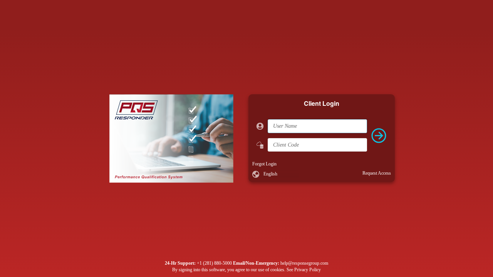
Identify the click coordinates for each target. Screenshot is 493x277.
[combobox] (279, 174)
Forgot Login (264, 164)
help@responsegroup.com (304, 263)
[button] (293, 174)
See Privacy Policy (304, 269)
